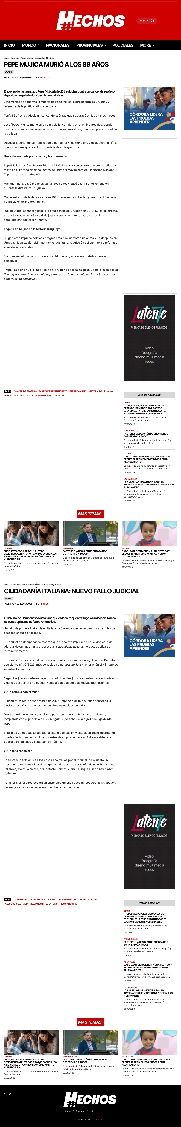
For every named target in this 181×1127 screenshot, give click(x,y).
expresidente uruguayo (53, 391)
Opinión (128, 403)
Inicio (6, 58)
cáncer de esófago (25, 391)
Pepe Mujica (11, 395)
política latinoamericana (36, 395)
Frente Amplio (77, 391)
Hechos (44, 77)
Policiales (129, 454)
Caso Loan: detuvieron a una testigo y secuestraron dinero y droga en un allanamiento (148, 459)
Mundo (15, 58)
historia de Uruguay (101, 391)
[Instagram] (9, 1093)
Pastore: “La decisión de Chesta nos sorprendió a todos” (146, 435)
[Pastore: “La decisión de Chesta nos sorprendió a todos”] (90, 533)
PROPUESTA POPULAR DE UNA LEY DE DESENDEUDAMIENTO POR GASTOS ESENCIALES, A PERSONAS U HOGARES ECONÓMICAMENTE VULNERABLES (145, 409)
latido (100, 1119)
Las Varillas (130, 479)
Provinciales (131, 431)
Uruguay (59, 395)
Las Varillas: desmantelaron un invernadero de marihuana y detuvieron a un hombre (149, 485)
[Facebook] (4, 1093)
